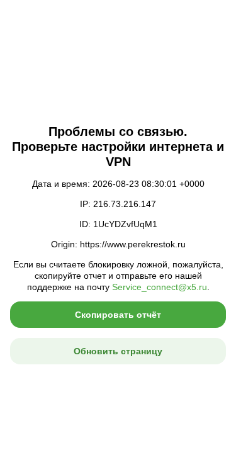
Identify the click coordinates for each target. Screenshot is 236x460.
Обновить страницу (118, 351)
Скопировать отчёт (118, 315)
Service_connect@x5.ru (159, 287)
